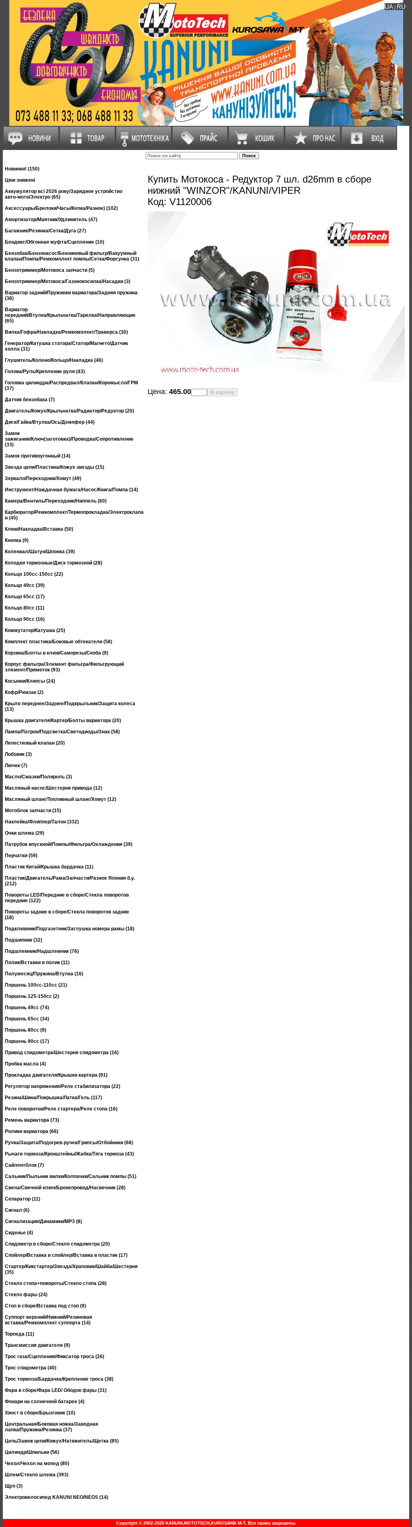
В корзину (222, 392)
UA (389, 6)
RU (401, 6)
